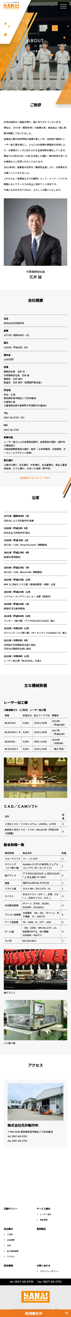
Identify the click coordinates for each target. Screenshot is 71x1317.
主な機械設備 (12, 1251)
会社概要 (11, 1239)
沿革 (9, 1245)
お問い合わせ (43, 1265)
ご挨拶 (10, 1234)
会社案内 (8, 1228)
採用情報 (8, 1265)
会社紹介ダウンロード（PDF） (35, 477)
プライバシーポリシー (49, 1271)
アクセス (11, 1256)
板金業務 (44, 1219)
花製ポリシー (10, 1208)
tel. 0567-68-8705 (17, 1136)
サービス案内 (43, 1208)
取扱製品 (41, 1228)
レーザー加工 (45, 1214)
